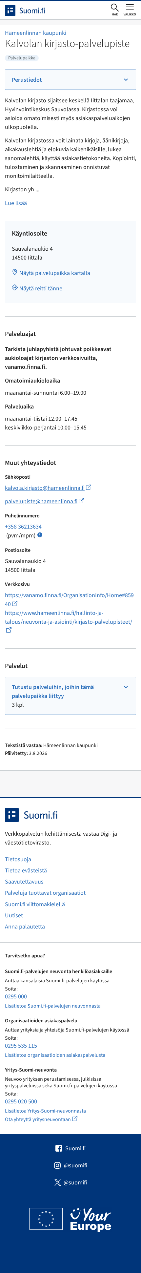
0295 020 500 (21, 1101)
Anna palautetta (25, 927)
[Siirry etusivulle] (31, 10)
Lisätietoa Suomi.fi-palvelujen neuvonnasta (53, 1006)
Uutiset (14, 915)
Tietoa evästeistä (26, 870)
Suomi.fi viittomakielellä (35, 904)
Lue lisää (16, 203)
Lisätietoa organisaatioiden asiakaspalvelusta (55, 1055)
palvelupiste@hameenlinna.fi (44, 501)
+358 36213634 (23, 527)
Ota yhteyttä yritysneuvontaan (48, 1119)
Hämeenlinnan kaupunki (35, 33)
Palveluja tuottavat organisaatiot (45, 893)
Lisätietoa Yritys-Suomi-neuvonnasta (45, 1111)
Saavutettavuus (24, 882)
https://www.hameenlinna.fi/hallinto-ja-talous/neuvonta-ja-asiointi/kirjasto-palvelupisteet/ (68, 622)
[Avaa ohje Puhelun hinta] (39, 534)
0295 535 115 (21, 1046)
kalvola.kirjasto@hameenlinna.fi (48, 488)
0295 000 (16, 996)
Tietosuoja (18, 859)
